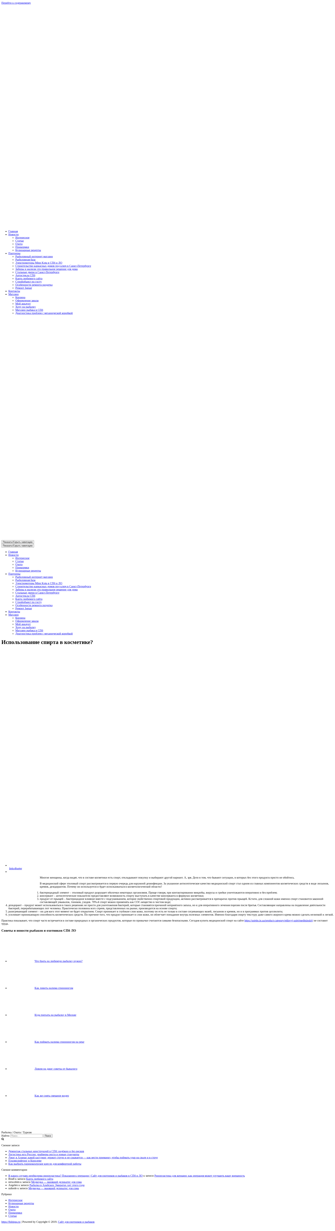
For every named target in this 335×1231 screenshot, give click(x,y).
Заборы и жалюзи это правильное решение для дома (46, 269)
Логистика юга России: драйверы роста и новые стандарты (43, 1154)
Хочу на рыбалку (25, 306)
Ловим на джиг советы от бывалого (56, 1068)
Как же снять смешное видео (52, 1095)
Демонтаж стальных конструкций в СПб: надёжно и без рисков (46, 1151)
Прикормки (22, 247)
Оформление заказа (27, 300)
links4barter (15, 868)
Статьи (19, 240)
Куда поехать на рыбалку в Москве (55, 1014)
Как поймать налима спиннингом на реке (59, 1041)
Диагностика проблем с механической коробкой (44, 313)
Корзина (20, 297)
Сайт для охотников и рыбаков (76, 1221)
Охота (19, 243)
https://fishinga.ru (10, 1221)
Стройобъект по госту (28, 281)
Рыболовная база (25, 259)
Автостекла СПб (25, 275)
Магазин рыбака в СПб (29, 309)
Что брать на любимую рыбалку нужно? (59, 961)
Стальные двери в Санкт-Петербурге (37, 272)
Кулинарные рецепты (28, 250)
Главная (13, 231)
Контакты (14, 291)
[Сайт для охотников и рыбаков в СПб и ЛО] (167, 225)
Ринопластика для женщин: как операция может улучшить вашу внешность (199, 1175)
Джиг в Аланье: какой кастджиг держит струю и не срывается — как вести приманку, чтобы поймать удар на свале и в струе (83, 1157)
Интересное (22, 237)
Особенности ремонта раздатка (34, 284)
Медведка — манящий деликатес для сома (56, 1181)
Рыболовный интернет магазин (34, 256)
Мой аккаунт (23, 303)
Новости (13, 1206)
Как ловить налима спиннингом (54, 988)
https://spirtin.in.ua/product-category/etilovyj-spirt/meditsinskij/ (278, 920)
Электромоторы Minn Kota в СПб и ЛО (38, 262)
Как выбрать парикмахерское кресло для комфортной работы (44, 1163)
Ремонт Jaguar (23, 287)
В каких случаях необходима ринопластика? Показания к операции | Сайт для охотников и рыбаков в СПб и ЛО (75, 1175)
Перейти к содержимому (16, 2)
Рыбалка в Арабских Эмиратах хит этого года (56, 1185)
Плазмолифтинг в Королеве (25, 1160)
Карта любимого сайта (28, 278)
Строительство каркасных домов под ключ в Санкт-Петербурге (53, 265)
